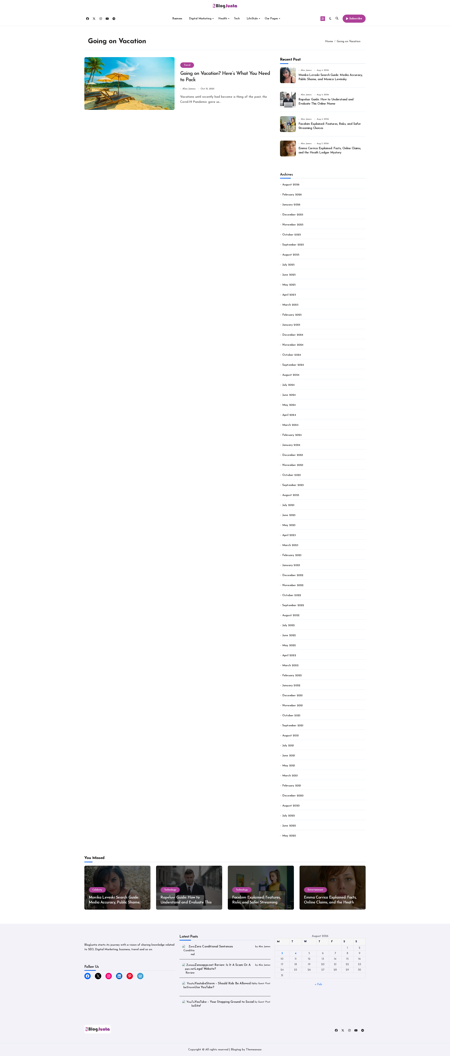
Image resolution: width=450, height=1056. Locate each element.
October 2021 (291, 715)
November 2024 (293, 345)
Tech (237, 18)
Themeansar (253, 1049)
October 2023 (291, 475)
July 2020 (288, 815)
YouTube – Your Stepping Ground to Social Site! (224, 1003)
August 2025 (290, 254)
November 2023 (292, 465)
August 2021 (290, 735)
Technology (170, 890)
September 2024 (293, 365)
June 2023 (289, 515)
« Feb (318, 984)
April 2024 (289, 415)
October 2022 (291, 595)
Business (177, 18)
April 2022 (289, 655)
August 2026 (290, 184)
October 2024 (291, 355)
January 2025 (291, 325)
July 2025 (288, 264)
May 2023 (289, 525)
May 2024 (289, 405)
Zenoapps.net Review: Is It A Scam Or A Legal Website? (223, 967)
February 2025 (292, 315)
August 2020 (291, 805)
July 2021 (288, 745)
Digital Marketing (200, 18)
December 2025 (292, 214)
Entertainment (315, 890)
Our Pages (271, 18)
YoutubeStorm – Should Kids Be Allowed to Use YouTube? (225, 985)
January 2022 (291, 685)
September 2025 (293, 244)
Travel (187, 65)
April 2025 (289, 294)
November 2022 (293, 585)
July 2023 (288, 505)
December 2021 (292, 695)
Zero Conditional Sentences (214, 946)
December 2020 (293, 795)
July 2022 (288, 625)
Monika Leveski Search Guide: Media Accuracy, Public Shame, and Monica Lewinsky (114, 903)
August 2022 (290, 615)
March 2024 (290, 425)
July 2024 (288, 385)
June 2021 (288, 755)
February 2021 (291, 785)
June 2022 (289, 635)
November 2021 (292, 705)
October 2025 (291, 234)
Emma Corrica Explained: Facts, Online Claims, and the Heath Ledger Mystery (330, 903)
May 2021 (288, 765)
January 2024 (291, 445)
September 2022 (293, 605)
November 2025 (293, 224)
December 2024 (292, 335)
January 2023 (291, 565)
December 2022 (292, 575)
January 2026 (291, 204)
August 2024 (290, 375)
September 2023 (293, 485)
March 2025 (290, 304)
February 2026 (292, 194)
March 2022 (290, 665)
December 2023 (292, 455)
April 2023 (289, 535)
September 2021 (292, 725)
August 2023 (290, 495)
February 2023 (292, 555)
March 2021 (290, 775)
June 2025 (289, 274)
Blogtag (236, 1049)
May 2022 (289, 645)
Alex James (188, 89)
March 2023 (290, 545)
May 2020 (289, 835)
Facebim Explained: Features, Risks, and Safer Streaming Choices (256, 903)
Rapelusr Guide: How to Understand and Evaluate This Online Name (185, 903)
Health (222, 18)
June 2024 (289, 395)
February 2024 (292, 435)
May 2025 (289, 284)
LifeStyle (252, 18)
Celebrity (97, 890)
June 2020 (289, 825)
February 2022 (292, 675)
